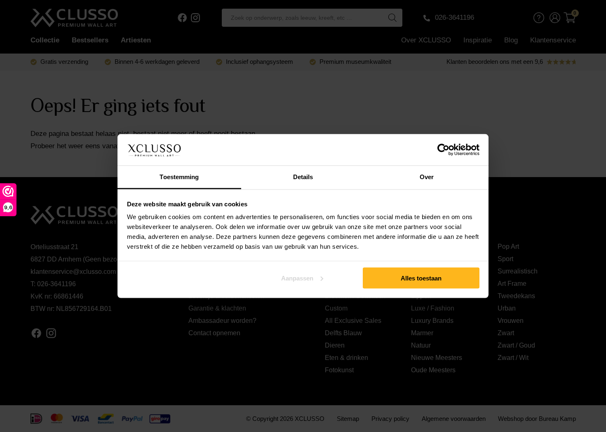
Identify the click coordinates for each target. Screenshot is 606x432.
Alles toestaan (421, 277)
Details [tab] (303, 176)
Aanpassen (297, 277)
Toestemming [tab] (179, 176)
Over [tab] (427, 176)
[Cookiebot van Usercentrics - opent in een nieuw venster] (443, 150)
